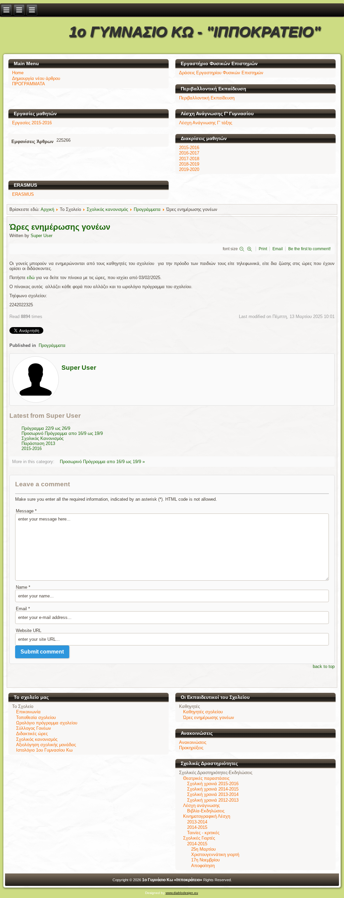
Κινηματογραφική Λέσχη (206, 816)
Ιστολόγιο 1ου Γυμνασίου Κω (44, 750)
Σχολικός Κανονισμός (42, 438)
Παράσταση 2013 (38, 443)
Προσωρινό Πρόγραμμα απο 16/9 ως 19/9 (62, 433)
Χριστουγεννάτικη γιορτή (215, 854)
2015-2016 (189, 147)
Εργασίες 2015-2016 (32, 122)
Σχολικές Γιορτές (199, 838)
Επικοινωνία (28, 711)
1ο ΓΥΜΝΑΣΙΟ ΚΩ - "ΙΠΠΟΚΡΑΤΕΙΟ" (194, 31)
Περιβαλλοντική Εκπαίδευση (206, 97)
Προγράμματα (147, 209)
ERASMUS (23, 194)
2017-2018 (189, 158)
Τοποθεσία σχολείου (36, 717)
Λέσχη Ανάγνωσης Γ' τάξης (205, 122)
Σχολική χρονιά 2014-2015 (213, 789)
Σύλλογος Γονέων (33, 728)
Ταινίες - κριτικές (203, 832)
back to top (324, 666)
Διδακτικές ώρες (32, 733)
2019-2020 (189, 169)
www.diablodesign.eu (182, 893)
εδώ (31, 277)
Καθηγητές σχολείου (203, 711)
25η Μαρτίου (203, 849)
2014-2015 (197, 827)
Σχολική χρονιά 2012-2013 (213, 800)
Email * (23, 608)
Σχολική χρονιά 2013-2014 (213, 794)
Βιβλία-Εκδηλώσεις (205, 810)
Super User (41, 235)
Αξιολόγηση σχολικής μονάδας (46, 744)
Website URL (28, 630)
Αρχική (47, 209)
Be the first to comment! (309, 248)
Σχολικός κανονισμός (107, 209)
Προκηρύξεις (191, 747)
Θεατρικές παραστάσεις (206, 778)
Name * (23, 587)
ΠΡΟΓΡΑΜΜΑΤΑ (28, 83)
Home (18, 72)
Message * (26, 510)
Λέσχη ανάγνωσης (201, 805)
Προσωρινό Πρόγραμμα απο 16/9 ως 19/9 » (102, 461)
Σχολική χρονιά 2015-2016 (213, 783)
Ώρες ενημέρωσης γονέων (208, 717)
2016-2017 (189, 152)
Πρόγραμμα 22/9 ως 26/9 (46, 428)
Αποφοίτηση (203, 865)
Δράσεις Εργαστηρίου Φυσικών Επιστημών (221, 72)
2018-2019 (189, 164)
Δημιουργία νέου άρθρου (36, 78)
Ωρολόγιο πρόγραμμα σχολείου (46, 722)
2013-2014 (197, 821)
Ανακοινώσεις (192, 742)
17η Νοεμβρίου (205, 859)
